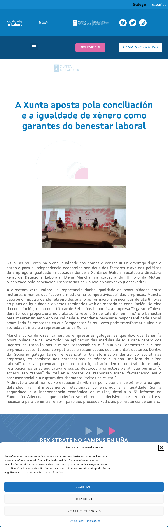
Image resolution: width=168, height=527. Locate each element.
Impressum (93, 521)
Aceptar (84, 487)
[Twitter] (133, 23)
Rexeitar (84, 499)
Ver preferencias (84, 511)
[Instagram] (143, 23)
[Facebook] (123, 23)
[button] (161, 448)
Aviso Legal (77, 521)
